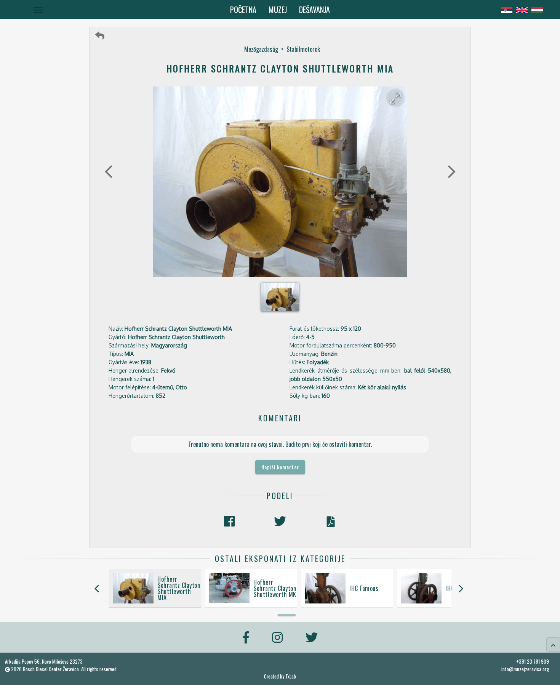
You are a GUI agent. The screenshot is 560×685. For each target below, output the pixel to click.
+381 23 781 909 (532, 661)
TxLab (290, 676)
